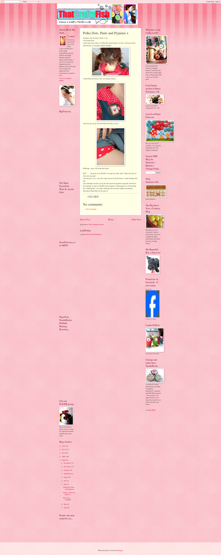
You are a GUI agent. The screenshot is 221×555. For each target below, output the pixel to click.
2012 (63, 446)
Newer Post (85, 219)
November (67, 466)
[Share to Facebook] (95, 196)
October (66, 470)
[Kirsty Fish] (152, 317)
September (67, 474)
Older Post (136, 219)
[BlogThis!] (91, 196)
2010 (63, 453)
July (65, 481)
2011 (63, 449)
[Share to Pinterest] (97, 196)
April (66, 507)
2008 (63, 460)
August (66, 477)
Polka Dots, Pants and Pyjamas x (68, 488)
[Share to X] (93, 196)
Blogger (120, 550)
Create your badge (151, 319)
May (65, 504)
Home (111, 219)
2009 (63, 456)
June (65, 484)
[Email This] (89, 196)
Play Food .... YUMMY (67, 499)
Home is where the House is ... (69, 493)
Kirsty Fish (149, 289)
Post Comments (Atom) (96, 224)
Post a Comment (91, 209)
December (67, 463)
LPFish (72, 36)
